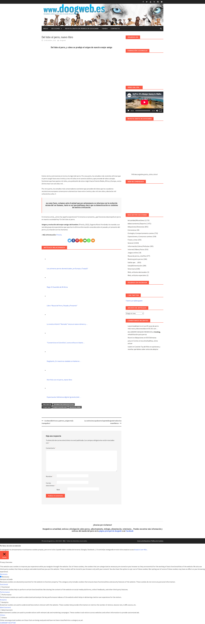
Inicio (45, 28)
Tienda (105, 28)
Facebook (129, 531)
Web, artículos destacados (137, 272)
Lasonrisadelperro (134, 326)
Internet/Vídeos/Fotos (136, 249)
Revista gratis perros (135, 259)
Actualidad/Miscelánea (136, 220)
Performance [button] (5, 592)
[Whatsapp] (89, 240)
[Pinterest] (77, 240)
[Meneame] (81, 240)
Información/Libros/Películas (64, 404)
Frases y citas (132, 240)
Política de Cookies (157, 541)
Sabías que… (132, 262)
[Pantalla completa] (161, 111)
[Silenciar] (157, 111)
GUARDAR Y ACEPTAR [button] (8, 623)
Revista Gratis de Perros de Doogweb (81, 28)
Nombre (49, 476)
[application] (144, 102)
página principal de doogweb (110, 531)
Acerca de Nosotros (143, 541)
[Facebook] (73, 240)
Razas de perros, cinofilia (137, 256)
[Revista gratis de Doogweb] (144, 148)
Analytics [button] (3, 600)
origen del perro (75, 407)
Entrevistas (132, 230)
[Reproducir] (128, 111)
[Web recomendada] (144, 197)
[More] (93, 240)
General (130, 243)
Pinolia (59, 235)
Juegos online (133, 253)
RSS (64, 541)
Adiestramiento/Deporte (137, 223)
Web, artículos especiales (137, 275)
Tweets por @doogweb (134, 301)
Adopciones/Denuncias (136, 227)
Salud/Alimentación (135, 266)
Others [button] (2, 615)
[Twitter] (69, 240)
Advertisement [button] (5, 607)
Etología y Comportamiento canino (141, 233)
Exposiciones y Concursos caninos (140, 236)
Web (58, 490)
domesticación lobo (60, 407)
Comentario (51, 448)
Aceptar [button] (137, 549)
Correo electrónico (50, 484)
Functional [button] (4, 584)
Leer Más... (144, 549)
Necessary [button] (3, 574)
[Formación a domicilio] (144, 68)
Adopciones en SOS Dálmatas (145, 338)
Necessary (5, 577)
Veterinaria (132, 269)
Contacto (115, 28)
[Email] (85, 240)
